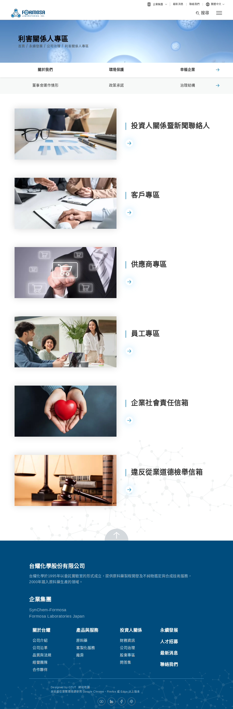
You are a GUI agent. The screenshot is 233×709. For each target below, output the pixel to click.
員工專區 (145, 333)
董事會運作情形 (45, 85)
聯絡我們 (194, 4)
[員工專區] (65, 341)
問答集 (125, 662)
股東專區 (127, 655)
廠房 (80, 655)
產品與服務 (87, 630)
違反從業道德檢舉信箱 (167, 472)
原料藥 (82, 640)
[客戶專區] (65, 203)
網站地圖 (84, 687)
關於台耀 (41, 630)
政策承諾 (116, 85)
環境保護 (116, 69)
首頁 (22, 46)
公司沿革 (40, 648)
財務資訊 (127, 640)
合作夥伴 (40, 670)
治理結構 (187, 85)
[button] (217, 70)
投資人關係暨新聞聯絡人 (170, 126)
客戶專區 (145, 195)
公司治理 (54, 46)
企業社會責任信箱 (159, 403)
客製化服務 (85, 648)
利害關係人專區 (77, 46)
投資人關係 (131, 630)
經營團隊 (40, 662)
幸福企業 (187, 69)
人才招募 (169, 641)
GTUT (72, 687)
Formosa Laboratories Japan (56, 616)
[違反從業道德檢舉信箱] (65, 480)
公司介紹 (40, 640)
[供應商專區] (65, 272)
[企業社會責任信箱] (65, 411)
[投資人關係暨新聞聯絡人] (65, 134)
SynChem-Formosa (47, 610)
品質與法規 (42, 655)
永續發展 (36, 46)
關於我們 (45, 69)
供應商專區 (149, 264)
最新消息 (178, 4)
